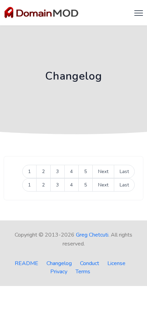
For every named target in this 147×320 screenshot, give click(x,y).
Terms (83, 271)
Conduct (89, 263)
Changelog (59, 263)
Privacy (58, 271)
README (26, 263)
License (116, 263)
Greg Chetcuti (92, 235)
